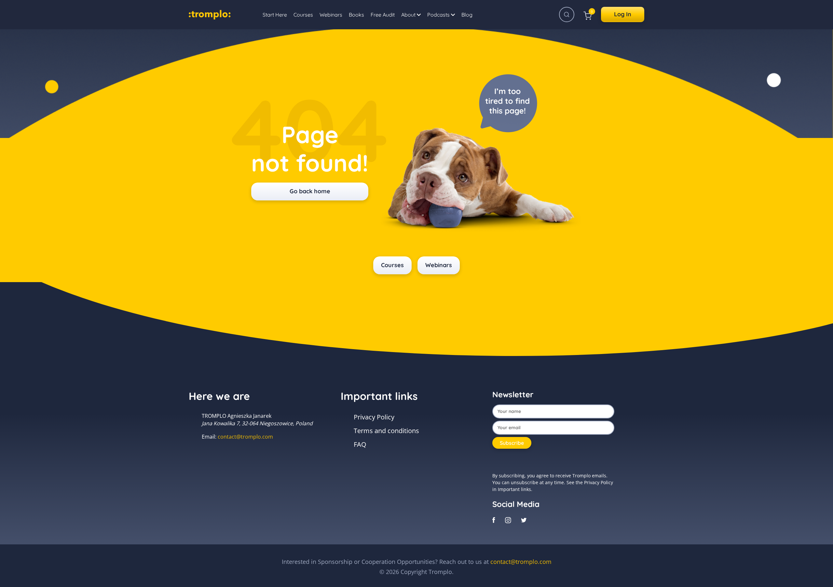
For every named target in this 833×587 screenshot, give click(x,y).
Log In (622, 14)
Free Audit (383, 14)
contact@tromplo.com (245, 436)
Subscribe (512, 443)
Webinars (331, 14)
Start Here (275, 14)
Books (356, 14)
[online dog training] (210, 14)
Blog (466, 14)
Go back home (310, 191)
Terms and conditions (386, 430)
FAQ (360, 444)
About (409, 14)
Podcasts (439, 14)
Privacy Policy (374, 417)
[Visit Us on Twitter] (524, 519)
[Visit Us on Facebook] (493, 519)
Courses (303, 14)
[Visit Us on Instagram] (508, 519)
